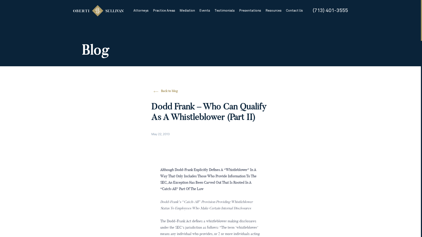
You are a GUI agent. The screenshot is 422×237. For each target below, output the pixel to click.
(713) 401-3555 (330, 10)
